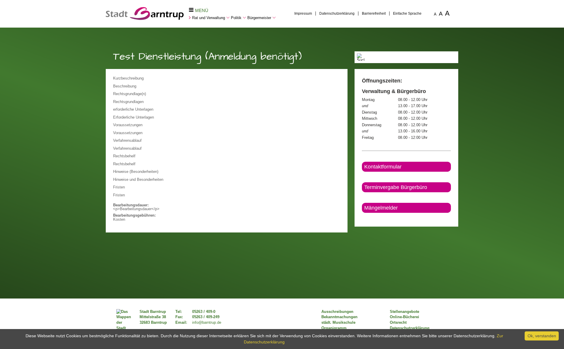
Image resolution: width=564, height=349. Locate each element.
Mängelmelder (381, 207)
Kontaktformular (383, 166)
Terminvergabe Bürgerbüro (395, 187)
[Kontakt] (362, 218)
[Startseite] (145, 18)
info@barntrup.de (206, 323)
